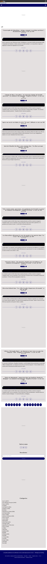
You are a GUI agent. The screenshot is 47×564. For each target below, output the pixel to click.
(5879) (5, 504)
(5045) (4, 505)
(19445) (9, 502)
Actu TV (22, 32)
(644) (4, 541)
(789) (5, 537)
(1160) (5, 523)
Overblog (42, 552)
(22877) (5, 501)
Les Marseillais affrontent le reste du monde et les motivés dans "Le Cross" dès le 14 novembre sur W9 (23, 236)
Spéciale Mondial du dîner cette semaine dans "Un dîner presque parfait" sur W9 (23, 146)
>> (40, 404)
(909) (4, 532)
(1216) (6, 522)
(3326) (8, 516)
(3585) (8, 511)
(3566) (6, 513)
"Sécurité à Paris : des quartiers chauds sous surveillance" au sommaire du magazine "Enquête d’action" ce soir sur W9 (23, 262)
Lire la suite (23, 47)
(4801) (6, 507)
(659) (5, 540)
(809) (4, 535)
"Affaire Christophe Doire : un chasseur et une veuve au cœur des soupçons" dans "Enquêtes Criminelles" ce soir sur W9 (23, 352)
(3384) (5, 514)
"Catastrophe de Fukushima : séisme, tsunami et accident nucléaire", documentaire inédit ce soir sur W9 (23, 31)
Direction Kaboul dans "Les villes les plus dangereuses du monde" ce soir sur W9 (23, 289)
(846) (5, 534)
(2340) (5, 519)
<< (6, 404)
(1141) (8, 525)
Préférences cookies (29, 557)
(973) (4, 529)
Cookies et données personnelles (19, 557)
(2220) (5, 520)
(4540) (6, 508)
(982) (4, 528)
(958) (5, 531)
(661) (4, 538)
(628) (4, 543)
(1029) (5, 526)
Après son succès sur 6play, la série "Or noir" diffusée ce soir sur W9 (23, 122)
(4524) (4, 510)
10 (35, 404)
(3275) (5, 517)
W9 (25, 32)
